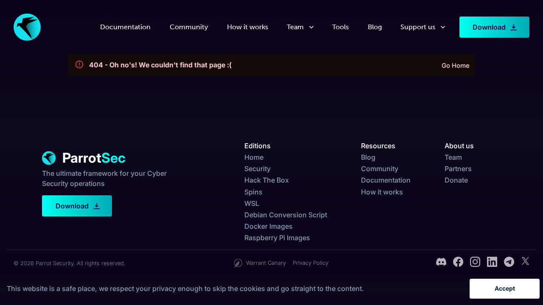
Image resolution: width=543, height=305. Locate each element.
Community (189, 27)
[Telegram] (509, 263)
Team (295, 27)
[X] (525, 263)
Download (489, 27)
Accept (505, 288)
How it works (247, 27)
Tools (340, 27)
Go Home (456, 65)
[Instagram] (475, 263)
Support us (417, 27)
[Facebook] (458, 263)
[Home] (27, 27)
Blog (375, 27)
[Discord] (441, 263)
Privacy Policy (310, 263)
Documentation (125, 27)
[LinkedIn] (492, 263)
